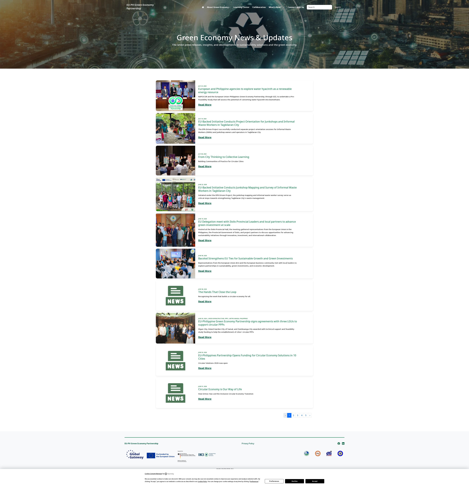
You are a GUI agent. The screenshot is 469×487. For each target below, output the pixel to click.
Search (338, 7)
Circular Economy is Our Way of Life (220, 389)
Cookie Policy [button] (202, 481)
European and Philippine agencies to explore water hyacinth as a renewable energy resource (245, 90)
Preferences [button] (254, 481)
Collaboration (259, 7)
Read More (204, 104)
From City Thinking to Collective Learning (223, 157)
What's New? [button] (275, 7)
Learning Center (241, 7)
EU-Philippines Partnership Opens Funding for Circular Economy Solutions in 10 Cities (247, 357)
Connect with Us (296, 7)
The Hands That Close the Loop (217, 292)
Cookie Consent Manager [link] (153, 474)
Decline (295, 481)
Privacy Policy (248, 443)
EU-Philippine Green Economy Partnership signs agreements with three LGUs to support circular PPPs (247, 323)
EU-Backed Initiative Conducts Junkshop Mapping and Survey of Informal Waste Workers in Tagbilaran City (247, 189)
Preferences (274, 481)
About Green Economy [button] (218, 7)
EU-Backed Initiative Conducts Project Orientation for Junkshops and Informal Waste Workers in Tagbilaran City (246, 123)
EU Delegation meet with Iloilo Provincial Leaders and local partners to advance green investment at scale (247, 223)
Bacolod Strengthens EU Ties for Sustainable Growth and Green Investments (245, 258)
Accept (315, 481)
